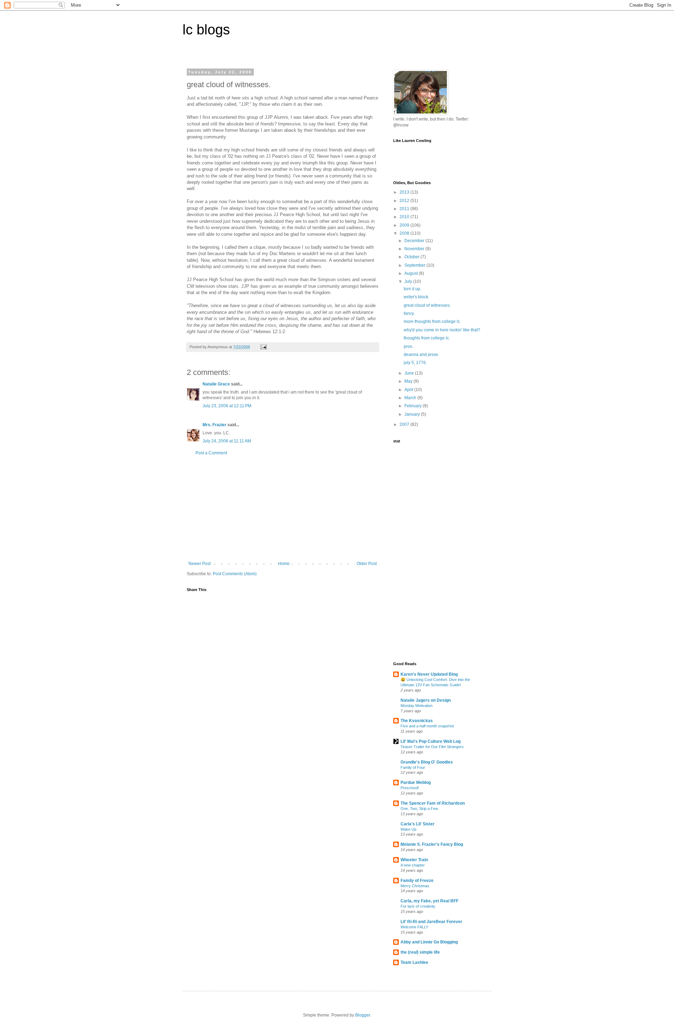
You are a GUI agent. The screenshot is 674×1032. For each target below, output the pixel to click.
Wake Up (408, 829)
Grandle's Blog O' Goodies (427, 762)
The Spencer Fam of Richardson (433, 803)
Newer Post (200, 563)
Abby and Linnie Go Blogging (429, 942)
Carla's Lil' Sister (418, 824)
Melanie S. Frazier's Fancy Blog (432, 844)
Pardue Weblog (416, 782)
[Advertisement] (282, 508)
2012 (404, 200)
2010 (404, 216)
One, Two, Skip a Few (419, 808)
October (412, 256)
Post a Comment (211, 452)
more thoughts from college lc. (432, 321)
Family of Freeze (417, 880)
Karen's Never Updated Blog (429, 674)
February (413, 405)
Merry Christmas (415, 886)
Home (284, 563)
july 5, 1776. (415, 362)
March (410, 397)
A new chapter (413, 865)
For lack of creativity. (418, 906)
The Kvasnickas (417, 720)
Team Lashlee (414, 962)
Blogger (362, 1015)
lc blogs (206, 29)
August (411, 273)
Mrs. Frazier (214, 424)
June (409, 373)
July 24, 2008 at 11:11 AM (227, 441)
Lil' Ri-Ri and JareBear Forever (431, 921)
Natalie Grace (216, 384)
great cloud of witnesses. (427, 305)
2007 (404, 424)
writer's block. (416, 296)
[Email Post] (263, 347)
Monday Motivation (416, 705)
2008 (404, 233)
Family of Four (413, 767)
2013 (404, 192)
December (414, 240)
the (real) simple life (420, 952)
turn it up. (412, 288)
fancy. (409, 313)
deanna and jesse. (421, 354)
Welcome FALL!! (414, 927)
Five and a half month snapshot (427, 726)
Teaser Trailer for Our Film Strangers (432, 747)
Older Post (367, 563)
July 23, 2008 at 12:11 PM (227, 405)
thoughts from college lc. (427, 338)
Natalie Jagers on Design (426, 700)
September (415, 265)
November (414, 248)
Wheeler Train (414, 859)
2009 (404, 225)
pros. (408, 346)
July (408, 281)
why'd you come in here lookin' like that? (442, 329)
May (409, 381)
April (409, 389)
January (412, 414)
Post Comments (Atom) (235, 573)
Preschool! (410, 788)
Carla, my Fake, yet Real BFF (429, 900)
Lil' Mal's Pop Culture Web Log (431, 741)
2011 (404, 208)
